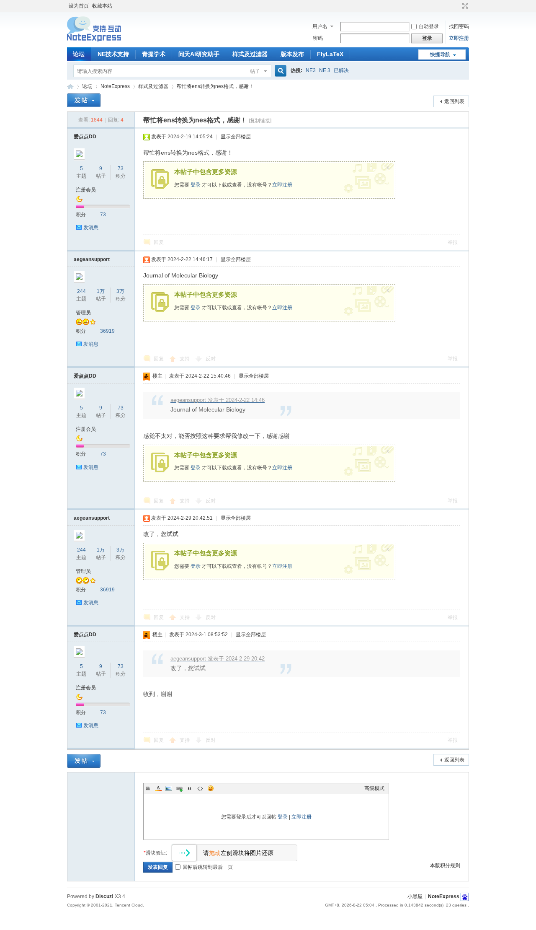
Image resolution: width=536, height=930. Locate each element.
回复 (159, 242)
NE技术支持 (113, 54)
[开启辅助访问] (457, 6)
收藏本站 (102, 6)
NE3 (311, 70)
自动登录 (429, 26)
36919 (107, 331)
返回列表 (454, 101)
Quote (190, 788)
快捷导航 (440, 54)
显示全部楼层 (236, 137)
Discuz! (104, 896)
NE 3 (324, 70)
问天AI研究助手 (198, 54)
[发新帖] (83, 100)
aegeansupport (92, 259)
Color (158, 788)
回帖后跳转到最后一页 (208, 867)
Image (169, 788)
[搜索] (279, 71)
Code (200, 788)
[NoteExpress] (94, 42)
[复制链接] (260, 121)
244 (81, 291)
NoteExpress (70, 86)
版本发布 (292, 54)
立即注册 (459, 38)
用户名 (319, 26)
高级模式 (374, 788)
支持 (185, 359)
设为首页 (79, 6)
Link (179, 788)
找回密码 (459, 26)
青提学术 (153, 54)
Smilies (210, 788)
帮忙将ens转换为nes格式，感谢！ (215, 86)
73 (121, 168)
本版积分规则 (445, 865)
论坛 (79, 54)
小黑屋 (415, 896)
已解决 (341, 70)
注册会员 (86, 190)
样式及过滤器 (250, 54)
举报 (453, 242)
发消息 (90, 228)
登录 (196, 185)
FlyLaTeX (330, 54)
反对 (211, 359)
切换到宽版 (464, 6)
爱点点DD (85, 137)
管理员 (83, 313)
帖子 (255, 71)
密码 (318, 38)
